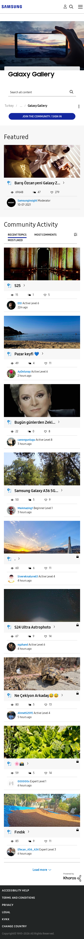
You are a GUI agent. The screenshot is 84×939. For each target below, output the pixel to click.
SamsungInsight (27, 200)
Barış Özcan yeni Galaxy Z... (37, 183)
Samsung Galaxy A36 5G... (36, 490)
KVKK (5, 919)
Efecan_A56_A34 (28, 849)
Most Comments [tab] (45, 234)
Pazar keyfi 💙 (26, 354)
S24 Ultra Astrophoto (32, 627)
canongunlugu (26, 439)
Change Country (14, 926)
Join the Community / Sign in (42, 116)
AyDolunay (24, 371)
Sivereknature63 (28, 576)
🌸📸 (19, 763)
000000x (23, 781)
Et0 (20, 303)
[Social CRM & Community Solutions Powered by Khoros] (72, 877)
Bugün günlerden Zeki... (34, 422)
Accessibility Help (15, 890)
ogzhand (23, 644)
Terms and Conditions (18, 897)
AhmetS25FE (25, 713)
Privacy (7, 905)
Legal (6, 912)
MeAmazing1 (25, 508)
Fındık (19, 832)
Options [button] (72, 106)
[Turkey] (12, 6)
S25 (17, 285)
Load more (40, 870)
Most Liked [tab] (15, 240)
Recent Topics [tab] (17, 234)
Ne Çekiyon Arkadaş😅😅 (36, 695)
